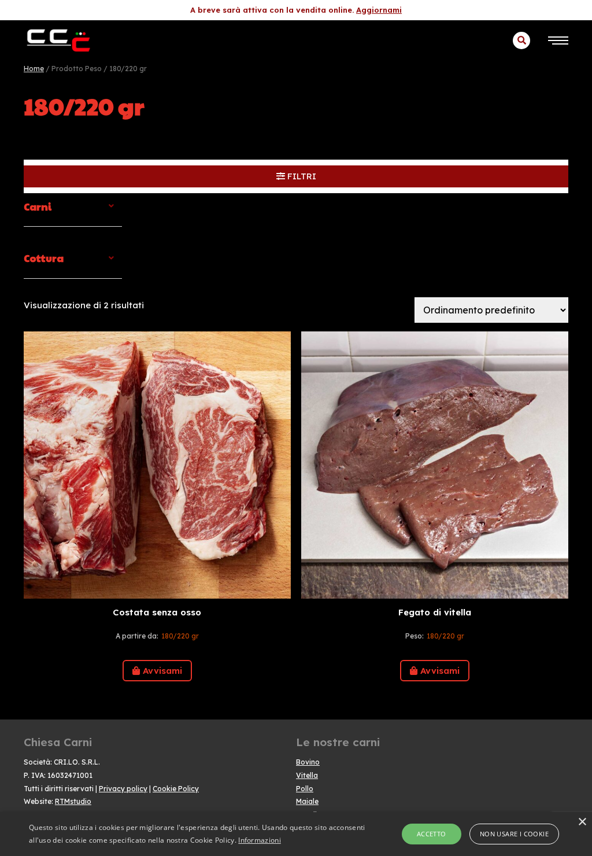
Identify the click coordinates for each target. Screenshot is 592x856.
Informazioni (259, 840)
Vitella (307, 775)
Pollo (304, 788)
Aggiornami (379, 9)
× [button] (582, 822)
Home (34, 68)
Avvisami (162, 670)
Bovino (308, 762)
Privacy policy (123, 788)
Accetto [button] (431, 833)
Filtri (300, 176)
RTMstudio (73, 801)
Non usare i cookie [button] (514, 833)
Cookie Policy (176, 788)
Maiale (307, 801)
